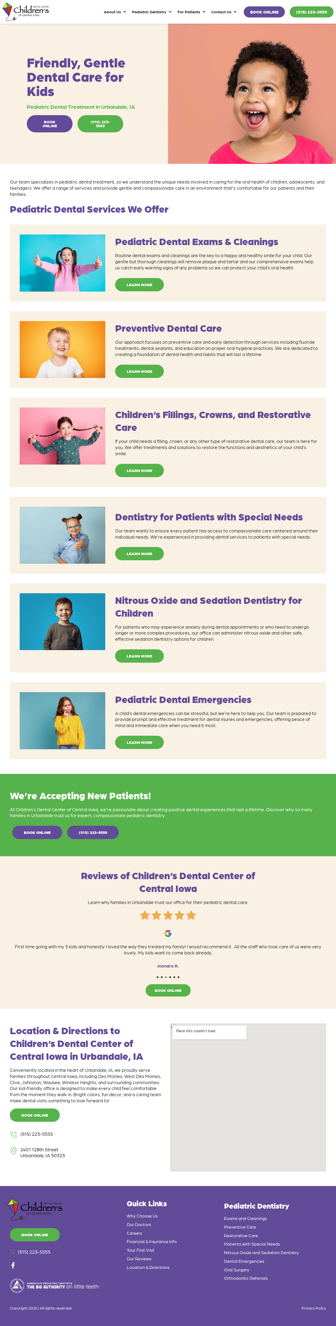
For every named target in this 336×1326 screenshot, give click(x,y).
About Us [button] (112, 11)
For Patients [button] (189, 11)
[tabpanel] (168, 947)
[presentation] (157, 977)
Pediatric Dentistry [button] (149, 11)
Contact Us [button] (221, 11)
